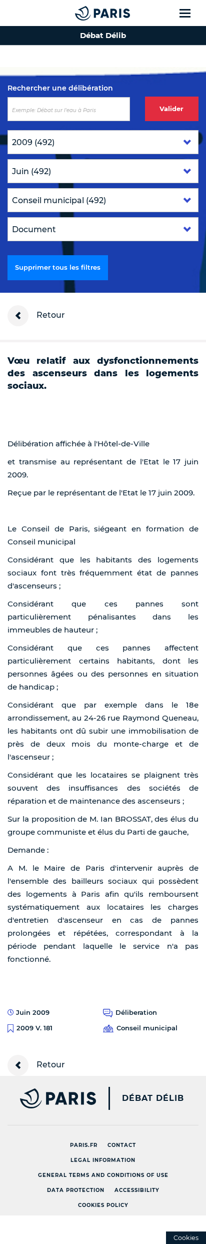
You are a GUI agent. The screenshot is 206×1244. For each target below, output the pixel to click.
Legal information (103, 1160)
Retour (49, 315)
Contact (122, 1145)
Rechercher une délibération (60, 88)
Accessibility (137, 1190)
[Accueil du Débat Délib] (82, 13)
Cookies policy (103, 1205)
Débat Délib (153, 1098)
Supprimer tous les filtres (57, 267)
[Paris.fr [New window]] (48, 1098)
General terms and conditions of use (103, 1175)
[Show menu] (191, 13)
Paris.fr (84, 1145)
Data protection (75, 1190)
